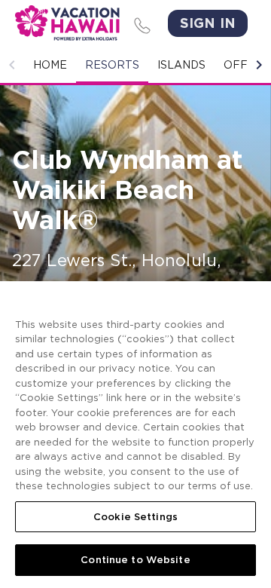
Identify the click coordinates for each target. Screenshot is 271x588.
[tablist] (135, 65)
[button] (12, 65)
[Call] (140, 23)
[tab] (50, 65)
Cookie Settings (135, 516)
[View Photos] (135, 234)
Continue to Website (135, 559)
